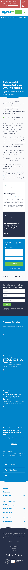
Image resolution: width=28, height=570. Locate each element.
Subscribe (14, 263)
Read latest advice (13, 5)
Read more (14, 443)
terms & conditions (19, 308)
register (19, 172)
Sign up (6, 233)
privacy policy (17, 268)
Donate (18, 12)
